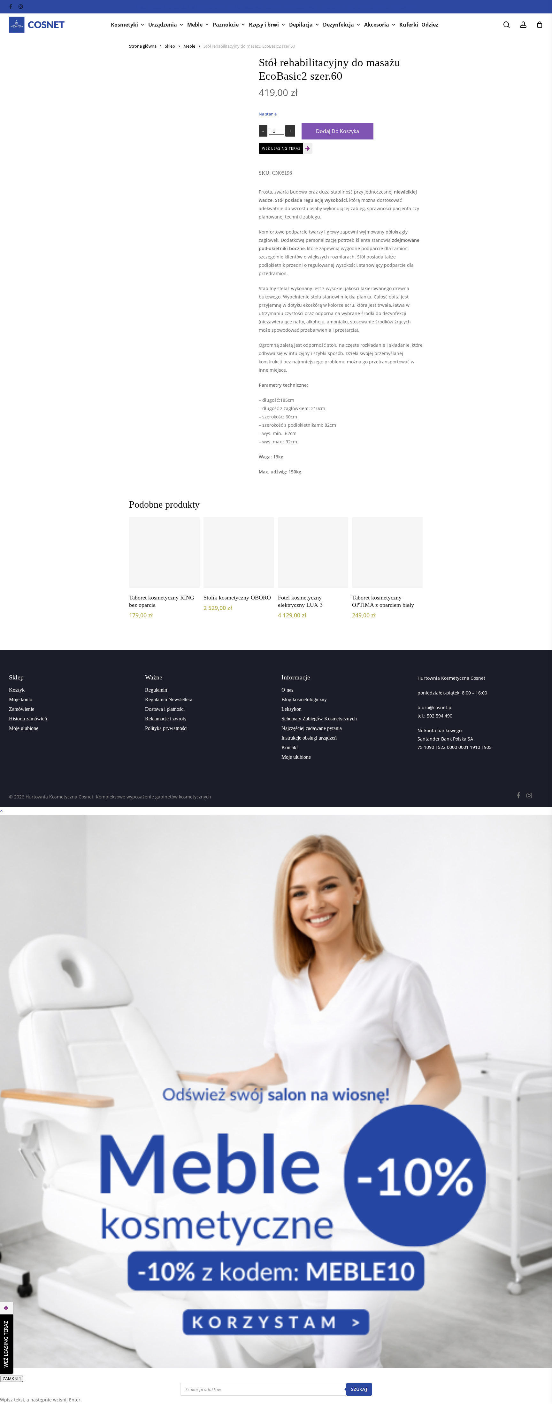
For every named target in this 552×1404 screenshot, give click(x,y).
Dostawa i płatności (165, 709)
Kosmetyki (124, 24)
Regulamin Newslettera (168, 699)
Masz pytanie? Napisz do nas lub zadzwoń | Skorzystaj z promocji (276, 7)
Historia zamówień (28, 718)
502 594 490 (439, 716)
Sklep (170, 46)
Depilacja (301, 24)
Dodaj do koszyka (337, 131)
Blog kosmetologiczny (304, 699)
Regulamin (156, 690)
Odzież (429, 24)
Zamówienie (21, 709)
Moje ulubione (23, 728)
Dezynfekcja (338, 24)
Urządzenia (162, 24)
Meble (195, 24)
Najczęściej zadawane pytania (311, 728)
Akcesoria (376, 24)
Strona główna (143, 46)
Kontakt (289, 747)
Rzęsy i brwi (264, 24)
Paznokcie (226, 24)
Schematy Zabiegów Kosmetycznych (319, 718)
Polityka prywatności (166, 728)
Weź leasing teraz (281, 148)
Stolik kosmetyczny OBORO (237, 597)
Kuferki (408, 24)
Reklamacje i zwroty (166, 718)
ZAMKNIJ (12, 1378)
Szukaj (359, 1389)
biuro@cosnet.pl (435, 707)
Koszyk (17, 690)
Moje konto (20, 699)
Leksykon (291, 709)
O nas (287, 690)
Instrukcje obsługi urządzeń (309, 738)
